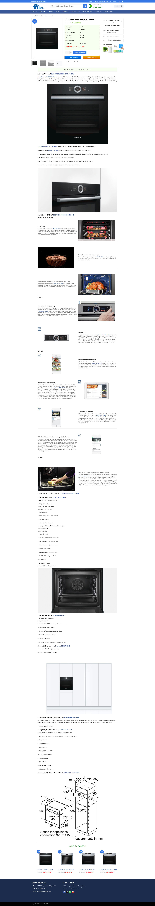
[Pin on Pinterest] (74, 61)
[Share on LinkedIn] (77, 61)
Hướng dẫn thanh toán (111, 1)
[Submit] (85, 6)
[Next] (60, 39)
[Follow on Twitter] (121, 1)
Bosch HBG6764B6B (101, 415)
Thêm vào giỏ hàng (80, 52)
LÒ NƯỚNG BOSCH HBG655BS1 (87, 869)
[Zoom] (33, 57)
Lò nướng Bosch (49, 15)
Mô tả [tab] (66, 69)
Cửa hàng (91, 1)
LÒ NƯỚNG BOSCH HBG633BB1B (45, 869)
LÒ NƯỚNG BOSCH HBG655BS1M (108, 869)
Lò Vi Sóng (57, 11)
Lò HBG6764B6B (53, 150)
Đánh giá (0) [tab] (72, 69)
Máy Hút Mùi (42, 11)
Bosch (58, 283)
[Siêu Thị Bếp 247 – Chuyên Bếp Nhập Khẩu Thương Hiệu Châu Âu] (39, 6)
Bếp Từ (34, 11)
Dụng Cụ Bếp (98, 11)
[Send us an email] (122, 1)
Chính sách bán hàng (100, 1)
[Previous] (33, 39)
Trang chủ (34, 15)
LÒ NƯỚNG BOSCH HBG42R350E (66, 869)
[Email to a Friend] (71, 61)
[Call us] (70, 892)
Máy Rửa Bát (65, 11)
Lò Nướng (50, 11)
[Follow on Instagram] (119, 1)
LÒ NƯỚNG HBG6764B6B (71, 773)
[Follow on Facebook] (118, 1)
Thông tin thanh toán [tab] (84, 69)
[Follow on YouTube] (73, 892)
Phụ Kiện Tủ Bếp (108, 11)
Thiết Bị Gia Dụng (75, 11)
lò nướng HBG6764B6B (62, 646)
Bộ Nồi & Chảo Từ (87, 11)
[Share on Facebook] (66, 61)
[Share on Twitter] (68, 61)
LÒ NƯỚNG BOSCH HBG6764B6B (62, 74)
